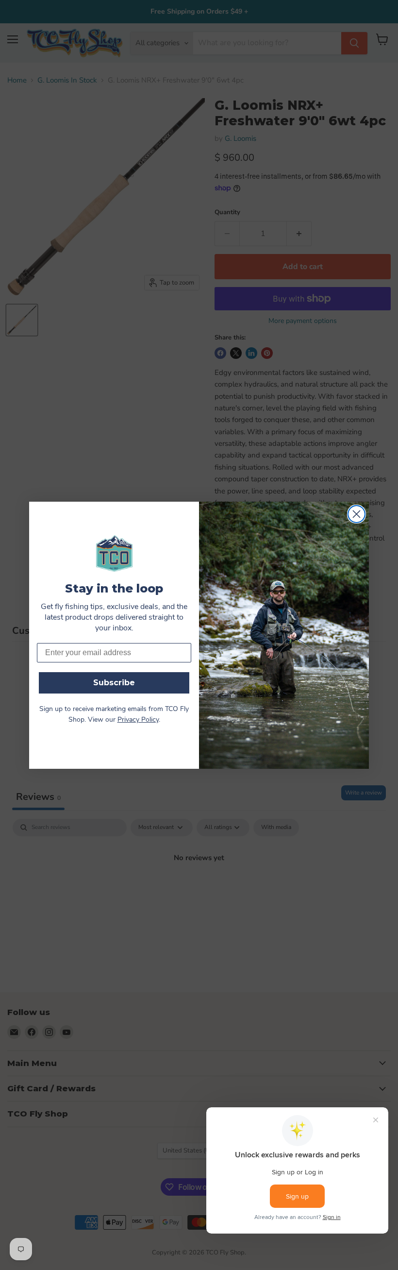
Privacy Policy (138, 720)
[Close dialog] (356, 514)
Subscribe (114, 682)
